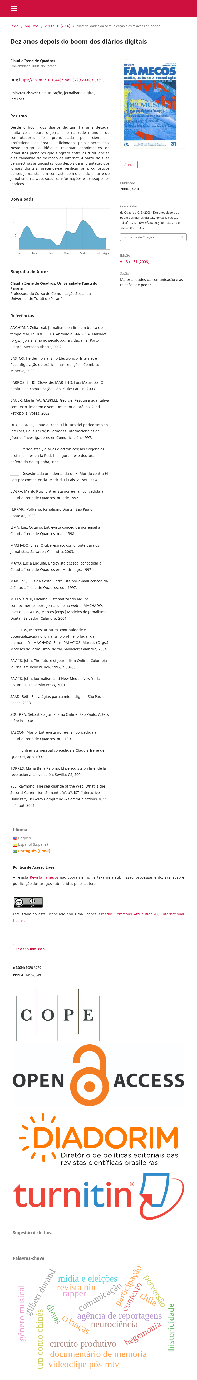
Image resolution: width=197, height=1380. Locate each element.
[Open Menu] (13, 8)
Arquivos (31, 26)
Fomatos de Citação (139, 237)
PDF (130, 164)
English (24, 837)
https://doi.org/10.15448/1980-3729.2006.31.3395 (61, 79)
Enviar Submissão (30, 948)
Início (14, 26)
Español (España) (33, 844)
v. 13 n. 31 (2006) (57, 26)
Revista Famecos (45, 877)
